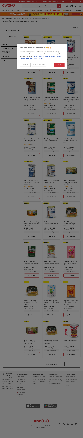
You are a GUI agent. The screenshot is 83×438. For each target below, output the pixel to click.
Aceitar (59, 64)
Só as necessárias (39, 64)
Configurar (25, 64)
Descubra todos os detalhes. (41, 56)
